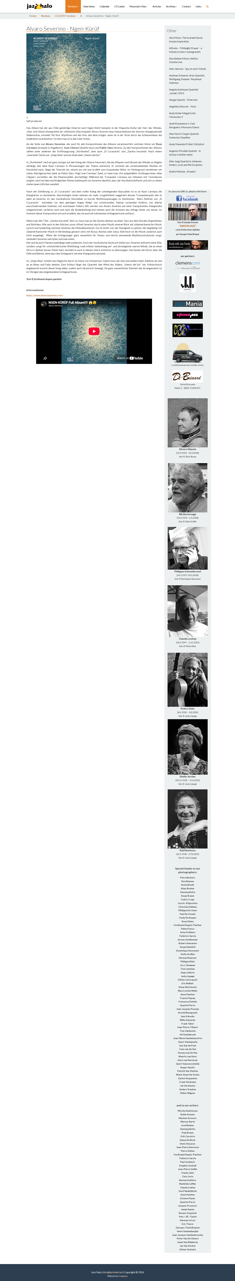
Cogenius (123, 1276)
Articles (157, 6)
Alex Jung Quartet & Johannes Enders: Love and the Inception (185, 163)
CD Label (119, 6)
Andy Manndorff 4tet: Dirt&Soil (186, 144)
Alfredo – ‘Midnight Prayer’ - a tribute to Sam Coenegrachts (185, 50)
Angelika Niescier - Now (182, 106)
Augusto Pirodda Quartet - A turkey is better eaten (185, 152)
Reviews (72, 6)
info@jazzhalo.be (112, 1272)
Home (32, 15)
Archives (171, 6)
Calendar (105, 6)
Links (198, 6)
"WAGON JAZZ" (187, 225)
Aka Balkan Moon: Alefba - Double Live (184, 60)
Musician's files (137, 6)
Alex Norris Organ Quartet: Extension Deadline (184, 135)
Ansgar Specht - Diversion (183, 99)
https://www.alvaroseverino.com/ (44, 295)
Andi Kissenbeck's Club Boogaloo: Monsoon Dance (184, 125)
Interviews (89, 6)
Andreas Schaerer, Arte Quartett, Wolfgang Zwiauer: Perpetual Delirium (187, 79)
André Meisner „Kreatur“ (182, 171)
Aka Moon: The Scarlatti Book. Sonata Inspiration (186, 39)
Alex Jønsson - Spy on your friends (187, 68)
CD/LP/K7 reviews (65, 15)
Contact (186, 6)
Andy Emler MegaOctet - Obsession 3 (183, 115)
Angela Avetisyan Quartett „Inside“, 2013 (183, 91)
